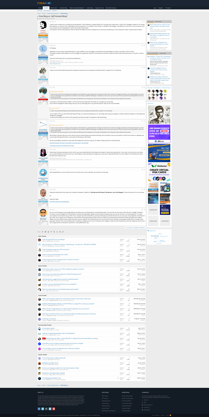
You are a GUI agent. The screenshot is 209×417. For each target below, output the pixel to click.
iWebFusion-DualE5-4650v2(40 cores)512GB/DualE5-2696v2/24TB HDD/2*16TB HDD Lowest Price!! (160, 78)
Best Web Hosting (111, 8)
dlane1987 (142, 369)
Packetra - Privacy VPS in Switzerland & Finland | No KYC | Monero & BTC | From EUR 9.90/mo (160, 58)
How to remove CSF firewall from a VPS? (55, 255)
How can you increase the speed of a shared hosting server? (61, 274)
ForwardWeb (43, 130)
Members (54, 10)
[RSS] (170, 415)
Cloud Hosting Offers (127, 403)
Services (58, 335)
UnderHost (44, 246)
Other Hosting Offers (59, 340)
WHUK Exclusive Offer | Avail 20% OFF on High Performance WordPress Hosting (72, 338)
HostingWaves (142, 256)
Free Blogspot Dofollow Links (51, 378)
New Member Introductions (63, 320)
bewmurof (43, 218)
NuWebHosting (43, 178)
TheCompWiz (45, 300)
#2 (144, 45)
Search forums (47, 10)
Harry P (44, 291)
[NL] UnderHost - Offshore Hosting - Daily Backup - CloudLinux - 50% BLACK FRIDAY (69, 244)
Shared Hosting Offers (60, 246)
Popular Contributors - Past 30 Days (159, 88)
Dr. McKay (44, 256)
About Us (146, 400)
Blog (145, 402)
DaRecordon (142, 344)
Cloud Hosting (105, 403)
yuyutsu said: (54, 108)
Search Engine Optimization (62, 369)
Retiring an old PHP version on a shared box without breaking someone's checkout (69, 314)
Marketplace (147, 410)
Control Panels (105, 408)
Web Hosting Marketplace (76, 8)
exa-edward (45, 364)
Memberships (64, 8)
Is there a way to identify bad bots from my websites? (59, 284)
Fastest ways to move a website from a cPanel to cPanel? (60, 259)
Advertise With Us (148, 405)
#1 (144, 21)
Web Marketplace (126, 410)
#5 (144, 121)
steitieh (44, 251)
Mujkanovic (44, 305)
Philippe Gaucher (42, 18)
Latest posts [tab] (150, 21)
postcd (43, 270)
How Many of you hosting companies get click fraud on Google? (62, 343)
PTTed (143, 374)
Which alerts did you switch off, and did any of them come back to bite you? (66, 299)
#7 (144, 169)
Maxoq (43, 310)
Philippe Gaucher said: (56, 91)
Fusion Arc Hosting (46, 345)
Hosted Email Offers (127, 406)
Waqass (143, 280)
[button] (58, 7)
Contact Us (146, 407)
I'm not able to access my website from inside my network (61, 348)
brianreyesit (45, 350)
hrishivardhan (45, 369)
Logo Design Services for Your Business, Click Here (62, 145)
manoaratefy (142, 275)
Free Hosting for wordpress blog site (54, 358)
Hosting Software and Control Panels (65, 315)
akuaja (43, 379)
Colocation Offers (126, 408)
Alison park (44, 359)
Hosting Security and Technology (61, 280)
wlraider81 (44, 280)
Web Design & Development (109, 410)
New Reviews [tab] (163, 53)
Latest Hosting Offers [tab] (153, 53)
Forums (46, 8)
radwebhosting (141, 329)
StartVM (44, 330)
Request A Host (99, 8)
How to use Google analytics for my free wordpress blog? (60, 368)
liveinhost (143, 350)
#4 (144, 87)
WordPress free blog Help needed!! (53, 373)
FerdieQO (44, 275)
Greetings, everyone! (49, 319)
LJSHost (43, 54)
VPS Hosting (56, 251)
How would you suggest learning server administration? (60, 279)
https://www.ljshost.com (55, 63)
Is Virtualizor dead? (48, 328)
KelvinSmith (45, 340)
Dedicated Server (57, 270)
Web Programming (60, 374)
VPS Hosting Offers (126, 401)
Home (40, 8)
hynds (43, 198)
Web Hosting (56, 241)
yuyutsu (43, 76)
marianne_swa (45, 335)
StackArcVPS (142, 261)
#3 (144, 67)
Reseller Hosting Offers (127, 398)
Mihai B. (44, 241)
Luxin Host (142, 241)
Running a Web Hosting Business (66, 300)
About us (163, 415)
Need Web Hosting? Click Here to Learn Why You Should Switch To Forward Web (69, 143)
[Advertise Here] (153, 210)
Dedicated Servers (106, 401)
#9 (144, 209)
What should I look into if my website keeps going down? (60, 289)
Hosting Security (106, 406)
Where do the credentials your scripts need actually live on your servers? (65, 309)
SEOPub (143, 379)
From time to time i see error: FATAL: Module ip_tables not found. (63, 269)
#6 (144, 149)
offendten (44, 320)
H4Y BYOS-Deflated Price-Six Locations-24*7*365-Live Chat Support (158, 69)
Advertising (90, 8)
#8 (144, 189)
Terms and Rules (156, 415)
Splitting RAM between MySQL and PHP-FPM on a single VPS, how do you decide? (68, 304)
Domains (57, 364)
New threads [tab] (158, 21)
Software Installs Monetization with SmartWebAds (58, 333)
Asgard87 (143, 290)
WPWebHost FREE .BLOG (50, 363)
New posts (39, 10)
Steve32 (44, 315)
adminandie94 (43, 158)
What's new (53, 8)
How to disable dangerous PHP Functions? (55, 249)
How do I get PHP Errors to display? (53, 239)
